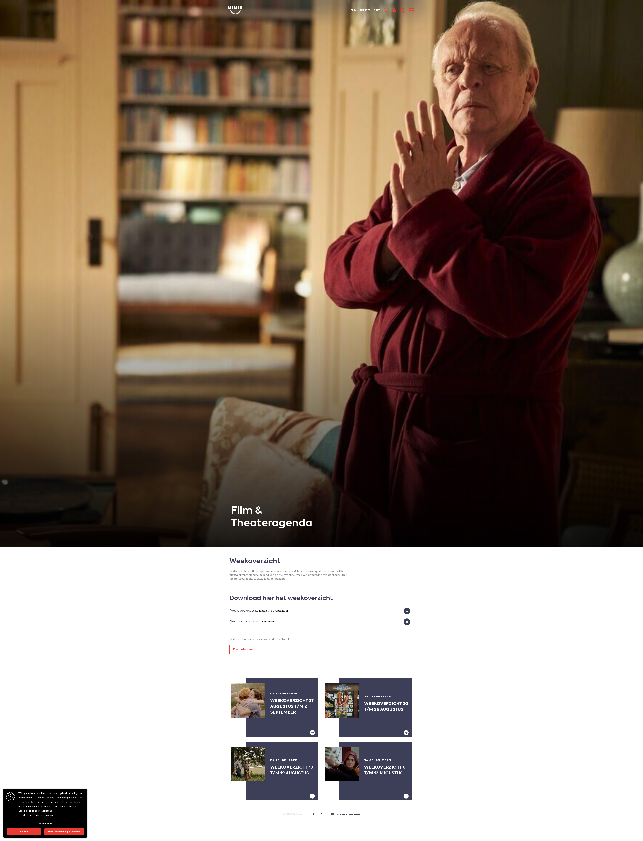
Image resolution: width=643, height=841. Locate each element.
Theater (365, 10)
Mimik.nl (241, 10)
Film (353, 10)
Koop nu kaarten (243, 649)
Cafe (377, 10)
